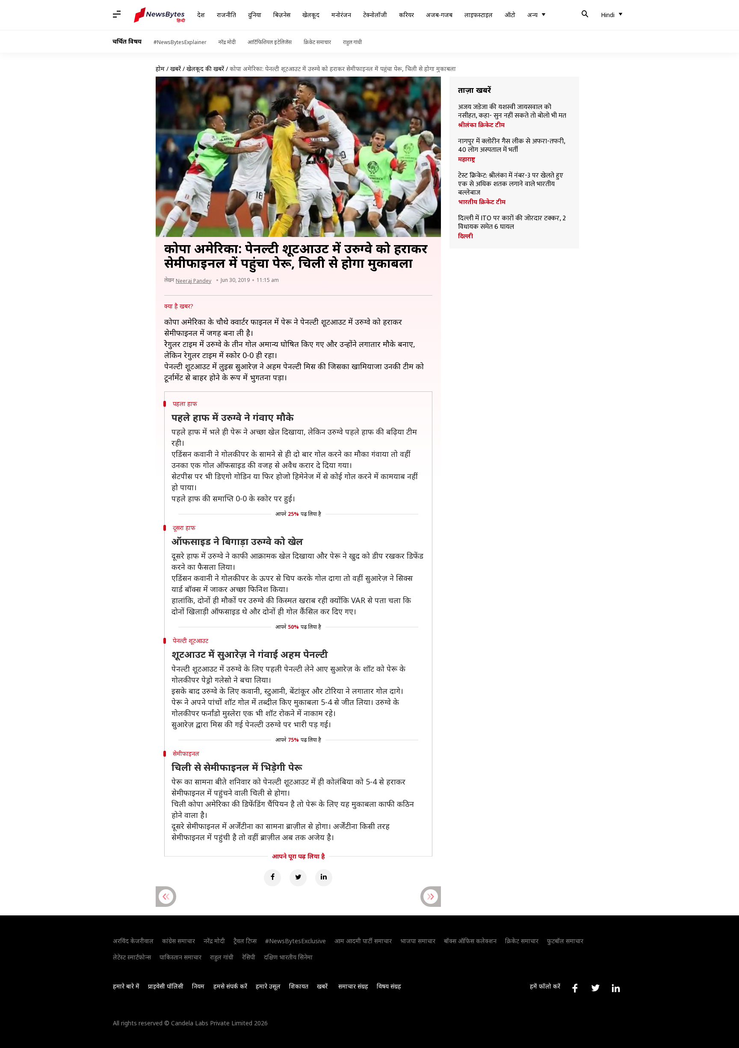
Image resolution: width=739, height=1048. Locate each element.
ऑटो (510, 15)
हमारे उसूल (268, 986)
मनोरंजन (341, 15)
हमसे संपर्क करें (230, 986)
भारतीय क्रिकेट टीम (481, 202)
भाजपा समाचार (417, 941)
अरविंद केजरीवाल (133, 941)
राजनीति (226, 15)
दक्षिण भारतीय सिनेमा (288, 957)
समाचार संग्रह (353, 986)
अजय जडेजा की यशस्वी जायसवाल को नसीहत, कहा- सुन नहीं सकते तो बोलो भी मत (512, 111)
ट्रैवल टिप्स (245, 941)
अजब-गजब (439, 15)
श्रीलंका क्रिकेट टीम (481, 125)
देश (201, 15)
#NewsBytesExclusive (295, 941)
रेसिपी (248, 957)
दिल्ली (465, 236)
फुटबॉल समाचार (565, 941)
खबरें (175, 69)
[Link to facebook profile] (575, 988)
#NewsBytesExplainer (180, 42)
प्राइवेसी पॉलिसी (165, 986)
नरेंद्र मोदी (227, 42)
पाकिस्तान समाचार (180, 957)
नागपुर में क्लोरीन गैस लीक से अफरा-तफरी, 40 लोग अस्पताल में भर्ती (511, 145)
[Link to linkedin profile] (616, 988)
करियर (406, 15)
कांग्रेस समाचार (178, 941)
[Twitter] (298, 877)
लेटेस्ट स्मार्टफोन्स (132, 957)
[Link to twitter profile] (595, 988)
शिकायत (298, 986)
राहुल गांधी (352, 42)
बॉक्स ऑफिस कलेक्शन (470, 941)
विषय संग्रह (389, 986)
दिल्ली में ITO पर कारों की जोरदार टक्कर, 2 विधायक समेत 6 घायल (512, 222)
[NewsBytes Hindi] (159, 15)
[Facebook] (272, 877)
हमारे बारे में (126, 986)
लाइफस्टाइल (478, 15)
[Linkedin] (323, 877)
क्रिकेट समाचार (317, 42)
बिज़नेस (281, 15)
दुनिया (254, 15)
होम (160, 69)
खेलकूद (310, 15)
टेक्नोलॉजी (375, 15)
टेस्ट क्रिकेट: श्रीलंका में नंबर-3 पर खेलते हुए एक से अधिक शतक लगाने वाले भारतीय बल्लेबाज (510, 184)
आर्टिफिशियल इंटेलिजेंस (270, 42)
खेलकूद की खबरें (205, 69)
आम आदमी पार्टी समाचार (363, 941)
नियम (198, 986)
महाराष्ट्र (466, 159)
